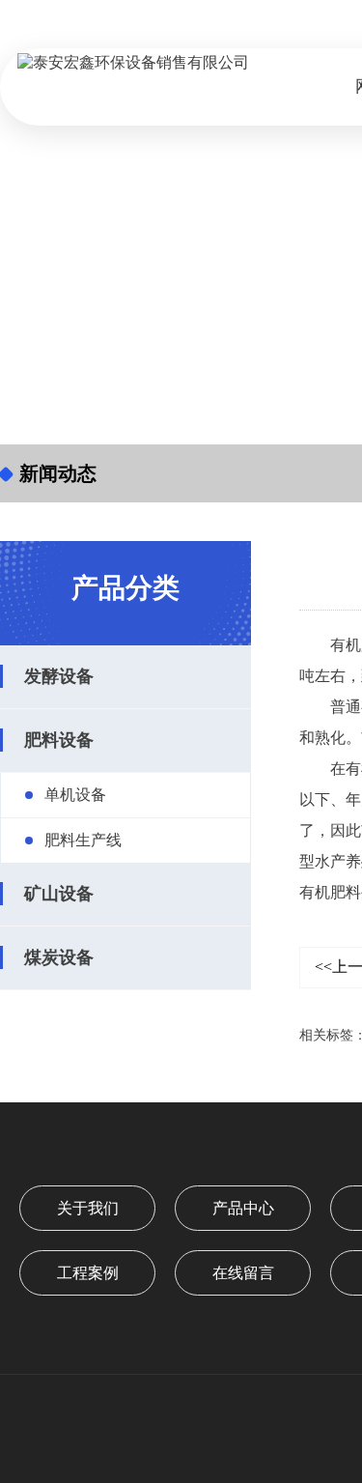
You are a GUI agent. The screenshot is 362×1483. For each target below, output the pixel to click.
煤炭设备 (59, 957)
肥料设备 (59, 740)
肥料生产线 (83, 840)
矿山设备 (59, 893)
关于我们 (88, 1208)
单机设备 (75, 794)
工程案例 (88, 1273)
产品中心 (243, 1208)
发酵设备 (59, 676)
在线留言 (243, 1273)
